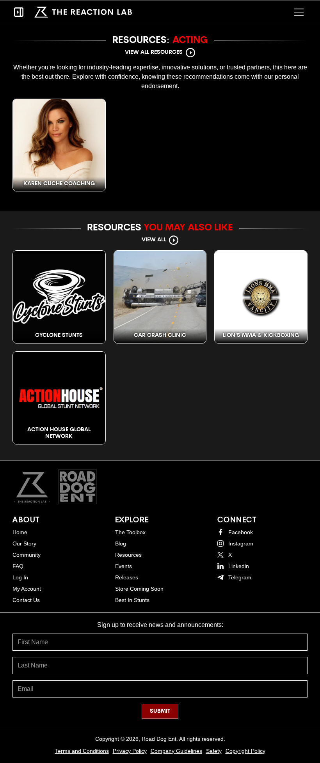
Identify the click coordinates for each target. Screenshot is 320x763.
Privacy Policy (130, 751)
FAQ (17, 566)
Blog (120, 543)
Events (123, 566)
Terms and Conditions (82, 751)
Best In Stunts (132, 600)
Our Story (24, 543)
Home (19, 532)
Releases (126, 577)
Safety (214, 751)
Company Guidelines (176, 751)
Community (26, 555)
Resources (128, 555)
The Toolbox (130, 532)
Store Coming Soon (139, 589)
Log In (20, 577)
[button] (299, 12)
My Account (26, 589)
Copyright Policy (245, 751)
